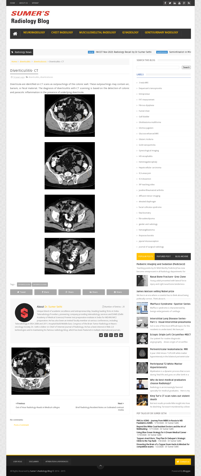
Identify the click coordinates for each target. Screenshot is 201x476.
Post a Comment (21, 425)
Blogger (186, 471)
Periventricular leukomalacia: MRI (169, 349)
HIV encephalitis (145, 156)
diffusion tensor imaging (149, 196)
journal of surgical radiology (151, 247)
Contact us (184, 461)
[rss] (189, 3)
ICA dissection (145, 179)
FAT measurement (146, 100)
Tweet (23, 292)
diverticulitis (25, 61)
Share (46, 292)
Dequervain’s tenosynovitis (150, 88)
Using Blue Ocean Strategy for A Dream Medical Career (161, 432)
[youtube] (179, 3)
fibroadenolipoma (147, 218)
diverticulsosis (40, 61)
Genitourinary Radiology (161, 32)
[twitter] (170, 3)
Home (12, 3)
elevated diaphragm (147, 201)
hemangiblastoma (147, 230)
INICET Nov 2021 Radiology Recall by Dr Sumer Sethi (114, 52)
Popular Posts (146, 256)
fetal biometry (145, 213)
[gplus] (184, 3)
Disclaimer (34, 462)
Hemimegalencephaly (148, 162)
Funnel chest (144, 111)
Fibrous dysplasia (146, 105)
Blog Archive (181, 256)
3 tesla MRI (143, 83)
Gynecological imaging (149, 151)
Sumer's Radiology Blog (41, 471)
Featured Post (164, 256)
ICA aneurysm (145, 173)
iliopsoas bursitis (146, 235)
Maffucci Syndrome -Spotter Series (170, 304)
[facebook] (165, 3)
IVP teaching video (147, 185)
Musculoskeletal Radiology (97, 32)
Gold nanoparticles (147, 145)
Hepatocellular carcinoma (150, 168)
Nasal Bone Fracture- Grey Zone (168, 276)
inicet (81, 52)
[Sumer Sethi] (101, 335)
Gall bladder (144, 117)
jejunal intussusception (149, 241)
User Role (17, 462)
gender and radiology (148, 224)
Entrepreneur (144, 94)
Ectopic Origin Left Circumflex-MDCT (170, 334)
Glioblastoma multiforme (150, 122)
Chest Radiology (62, 32)
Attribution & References (57, 462)
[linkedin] (175, 3)
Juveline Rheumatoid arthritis (151, 190)
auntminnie (153, 52)
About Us (23, 3)
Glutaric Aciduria (146, 139)
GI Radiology (130, 32)
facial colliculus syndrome (150, 207)
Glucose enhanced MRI (148, 134)
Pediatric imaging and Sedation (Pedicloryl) (161, 264)
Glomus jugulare (146, 128)
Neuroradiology (34, 32)
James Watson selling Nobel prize (155, 291)
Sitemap (35, 3)
